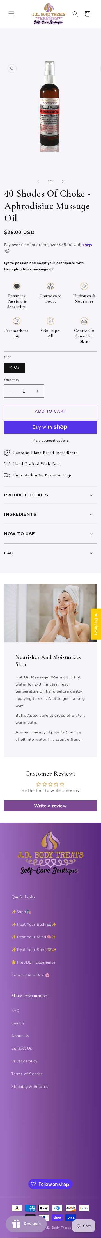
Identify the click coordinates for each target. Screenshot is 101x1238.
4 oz (14, 367)
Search (17, 1023)
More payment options (50, 440)
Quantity (11, 379)
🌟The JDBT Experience (33, 962)
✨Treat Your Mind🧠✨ (33, 937)
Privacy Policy (24, 1061)
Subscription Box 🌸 (30, 975)
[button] (11, 14)
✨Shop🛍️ (21, 911)
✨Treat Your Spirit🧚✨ (34, 949)
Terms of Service (27, 1074)
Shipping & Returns (30, 1086)
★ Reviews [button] (96, 624)
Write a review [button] (50, 806)
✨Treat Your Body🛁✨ (33, 924)
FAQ (15, 1010)
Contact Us (21, 1048)
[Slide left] (38, 181)
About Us (20, 1035)
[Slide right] (63, 181)
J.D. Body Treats (58, 1228)
